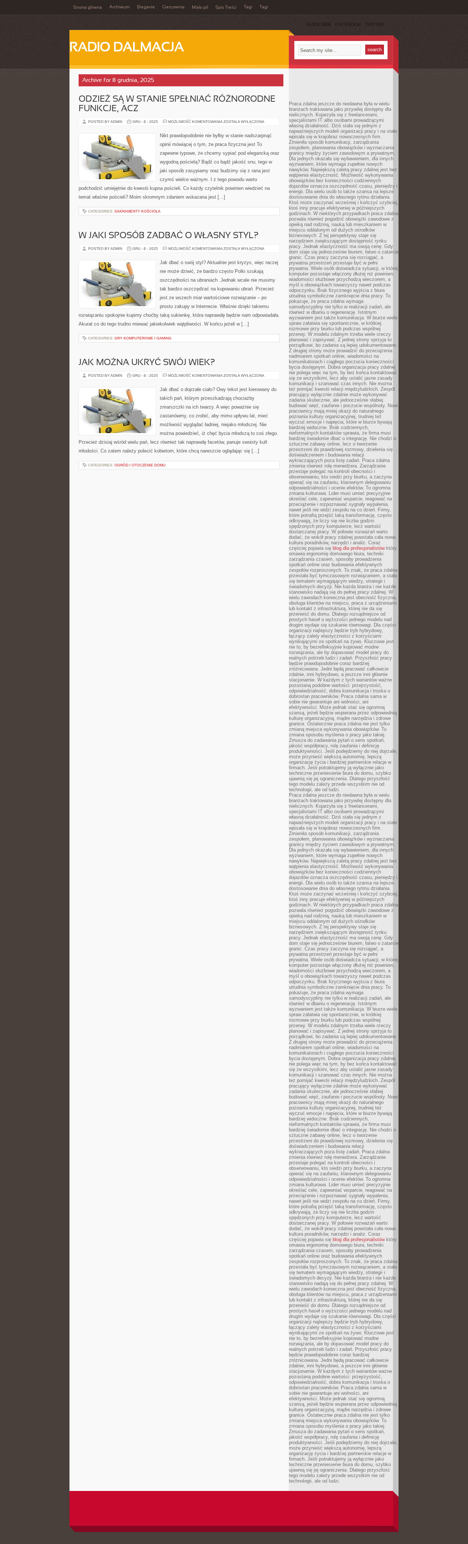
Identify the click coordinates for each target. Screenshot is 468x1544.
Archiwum (119, 7)
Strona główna (87, 7)
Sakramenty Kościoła (137, 211)
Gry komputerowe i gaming (142, 338)
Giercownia (173, 7)
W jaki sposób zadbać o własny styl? (168, 236)
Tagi (248, 7)
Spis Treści (226, 7)
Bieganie (146, 7)
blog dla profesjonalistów (359, 548)
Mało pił (200, 7)
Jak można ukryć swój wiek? (147, 363)
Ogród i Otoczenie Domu (139, 465)
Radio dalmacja (126, 48)
